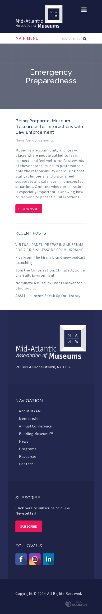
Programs (27, 448)
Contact (26, 464)
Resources (28, 456)
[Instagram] (35, 559)
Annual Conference (35, 426)
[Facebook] (21, 559)
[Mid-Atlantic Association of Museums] (39, 15)
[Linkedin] (48, 559)
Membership (30, 418)
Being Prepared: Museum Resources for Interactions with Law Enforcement (49, 126)
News (23, 441)
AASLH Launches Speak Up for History (47, 295)
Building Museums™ (36, 433)
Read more (30, 208)
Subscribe (28, 526)
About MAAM (30, 411)
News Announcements (34, 140)
